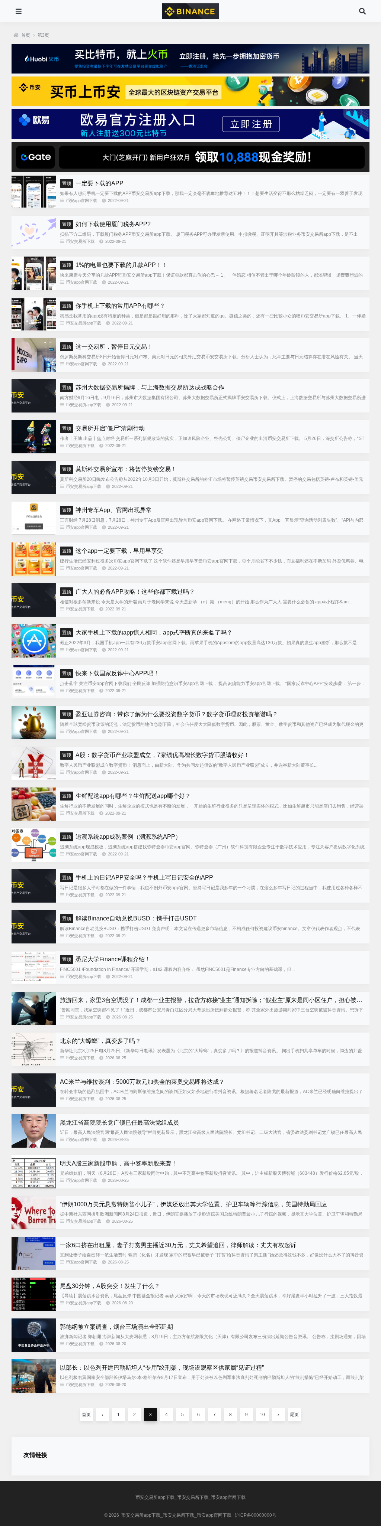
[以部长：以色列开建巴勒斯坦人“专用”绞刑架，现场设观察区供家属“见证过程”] (34, 1391)
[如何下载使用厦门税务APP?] (34, 247)
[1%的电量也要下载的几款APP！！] (34, 288)
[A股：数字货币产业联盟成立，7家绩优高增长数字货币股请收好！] (34, 778)
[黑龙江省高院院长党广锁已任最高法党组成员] (34, 1146)
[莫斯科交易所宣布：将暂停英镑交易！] (34, 492)
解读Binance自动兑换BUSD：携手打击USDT (129, 918)
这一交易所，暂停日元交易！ (107, 346)
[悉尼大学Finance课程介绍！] (34, 982)
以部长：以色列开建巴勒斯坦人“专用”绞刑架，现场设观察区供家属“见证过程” (162, 1367)
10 (262, 1414)
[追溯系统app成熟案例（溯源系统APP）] (34, 860)
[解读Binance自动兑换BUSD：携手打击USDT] (34, 942)
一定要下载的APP (93, 183)
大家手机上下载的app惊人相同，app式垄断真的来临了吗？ (147, 632)
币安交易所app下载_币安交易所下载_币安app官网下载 (190, 1497)
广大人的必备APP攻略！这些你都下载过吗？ (128, 591)
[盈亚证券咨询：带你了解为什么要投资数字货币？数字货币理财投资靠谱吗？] (34, 737)
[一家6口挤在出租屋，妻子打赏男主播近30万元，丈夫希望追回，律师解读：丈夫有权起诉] (34, 1268)
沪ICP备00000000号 (255, 1515)
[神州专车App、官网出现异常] (34, 533)
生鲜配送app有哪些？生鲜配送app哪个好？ (126, 796)
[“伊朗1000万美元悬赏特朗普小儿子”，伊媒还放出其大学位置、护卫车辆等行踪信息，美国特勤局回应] (34, 1227)
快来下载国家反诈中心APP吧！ (110, 673)
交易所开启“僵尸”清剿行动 (103, 428)
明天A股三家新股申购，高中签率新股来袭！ (118, 1163)
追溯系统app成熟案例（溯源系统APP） (121, 837)
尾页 (294, 1414)
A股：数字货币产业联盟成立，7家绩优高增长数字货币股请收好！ (156, 755)
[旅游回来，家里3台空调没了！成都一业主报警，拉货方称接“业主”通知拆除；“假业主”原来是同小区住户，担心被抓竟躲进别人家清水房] (34, 1023)
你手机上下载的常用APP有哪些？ (113, 306)
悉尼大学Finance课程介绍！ (106, 959)
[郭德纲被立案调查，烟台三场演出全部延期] (34, 1350)
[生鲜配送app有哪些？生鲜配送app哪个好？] (34, 819)
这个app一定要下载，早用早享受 (112, 551)
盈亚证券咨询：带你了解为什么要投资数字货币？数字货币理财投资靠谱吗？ (170, 714)
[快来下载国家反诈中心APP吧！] (34, 697)
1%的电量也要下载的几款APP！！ (115, 265)
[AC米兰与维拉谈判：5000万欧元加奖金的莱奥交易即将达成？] (34, 1105)
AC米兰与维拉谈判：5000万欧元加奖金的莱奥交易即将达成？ (142, 1082)
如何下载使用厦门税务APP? (106, 224)
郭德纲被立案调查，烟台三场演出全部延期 (116, 1327)
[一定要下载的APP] (34, 206)
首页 (25, 35)
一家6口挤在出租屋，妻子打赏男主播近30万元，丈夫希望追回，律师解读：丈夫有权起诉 (178, 1245)
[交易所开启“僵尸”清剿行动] (34, 451)
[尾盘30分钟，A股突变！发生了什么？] (34, 1309)
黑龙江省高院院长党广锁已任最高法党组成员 (119, 1122)
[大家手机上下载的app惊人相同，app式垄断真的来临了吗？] (34, 656)
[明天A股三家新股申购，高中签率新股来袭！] (34, 1187)
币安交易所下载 (80, 241)
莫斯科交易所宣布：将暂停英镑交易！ (119, 469)
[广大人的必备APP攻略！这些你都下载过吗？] (34, 615)
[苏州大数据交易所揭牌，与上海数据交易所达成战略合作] (34, 411)
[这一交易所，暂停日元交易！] (34, 370)
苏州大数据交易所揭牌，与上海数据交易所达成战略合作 (143, 387)
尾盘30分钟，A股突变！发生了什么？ (110, 1286)
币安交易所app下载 (83, 323)
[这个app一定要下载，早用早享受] (34, 574)
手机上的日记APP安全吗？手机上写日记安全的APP (137, 877)
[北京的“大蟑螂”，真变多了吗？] (34, 1064)
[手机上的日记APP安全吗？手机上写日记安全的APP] (34, 901)
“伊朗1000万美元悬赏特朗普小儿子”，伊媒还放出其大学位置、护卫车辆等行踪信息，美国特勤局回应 (193, 1204)
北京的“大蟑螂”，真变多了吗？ (100, 1041)
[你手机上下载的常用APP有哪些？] (34, 329)
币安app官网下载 (81, 200)
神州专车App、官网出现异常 (107, 510)
